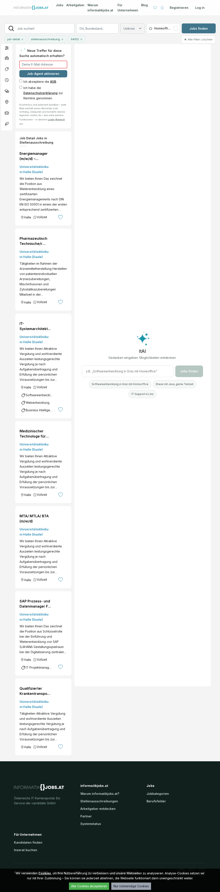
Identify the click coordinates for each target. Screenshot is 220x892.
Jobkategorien (158, 793)
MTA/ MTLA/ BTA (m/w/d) (34, 518)
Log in (200, 7)
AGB (53, 81)
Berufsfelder (156, 801)
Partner (86, 816)
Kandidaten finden (28, 842)
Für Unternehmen (128, 7)
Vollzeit (42, 217)
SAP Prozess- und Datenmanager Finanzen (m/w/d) (35, 604)
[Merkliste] (155, 7)
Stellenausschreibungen (99, 801)
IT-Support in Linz (142, 394)
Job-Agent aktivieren (43, 73)
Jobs (59, 5)
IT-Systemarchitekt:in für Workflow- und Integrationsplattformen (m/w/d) (34, 326)
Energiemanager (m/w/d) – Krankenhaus (34, 156)
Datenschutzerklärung (40, 93)
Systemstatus (90, 824)
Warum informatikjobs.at (100, 7)
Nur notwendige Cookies (131, 886)
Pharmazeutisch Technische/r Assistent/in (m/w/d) (33, 241)
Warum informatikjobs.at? (99, 793)
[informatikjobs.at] (31, 8)
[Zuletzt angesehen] (162, 7)
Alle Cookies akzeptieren (89, 886)
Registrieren (179, 7)
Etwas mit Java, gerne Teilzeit (174, 384)
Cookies (44, 873)
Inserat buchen (25, 850)
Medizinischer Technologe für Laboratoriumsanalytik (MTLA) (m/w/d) (33, 434)
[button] (6, 48)
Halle (27, 217)
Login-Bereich (56, 119)
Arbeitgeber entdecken (98, 809)
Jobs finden (198, 28)
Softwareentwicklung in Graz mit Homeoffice (120, 384)
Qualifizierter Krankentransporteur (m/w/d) (35, 691)
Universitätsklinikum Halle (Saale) (34, 169)
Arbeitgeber (75, 5)
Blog (144, 5)
